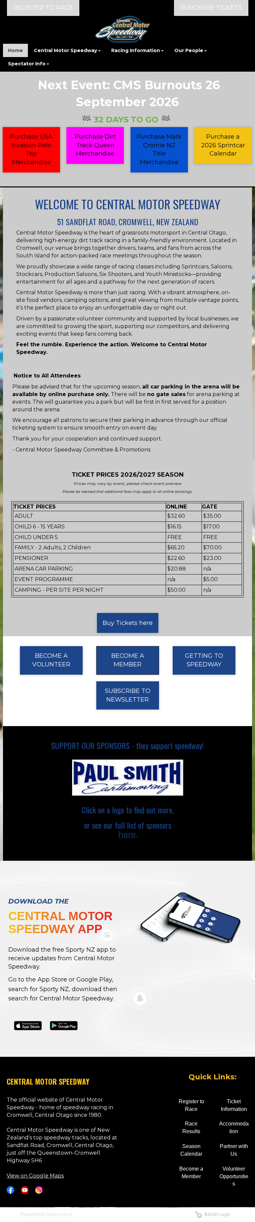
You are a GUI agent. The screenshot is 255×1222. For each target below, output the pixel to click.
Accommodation (234, 1127)
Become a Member (191, 1172)
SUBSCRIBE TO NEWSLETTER (127, 695)
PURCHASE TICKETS (211, 7)
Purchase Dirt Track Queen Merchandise (95, 145)
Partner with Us (234, 1150)
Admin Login (216, 1214)
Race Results (191, 1127)
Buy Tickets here (128, 623)
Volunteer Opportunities (233, 1176)
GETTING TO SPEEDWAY (204, 660)
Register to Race (191, 1105)
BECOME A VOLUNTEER (51, 660)
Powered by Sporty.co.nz (46, 1214)
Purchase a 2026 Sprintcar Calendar (223, 145)
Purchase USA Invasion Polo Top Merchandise (31, 149)
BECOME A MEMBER (127, 660)
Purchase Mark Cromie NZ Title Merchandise (159, 149)
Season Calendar (191, 1150)
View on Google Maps (35, 1176)
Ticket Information (234, 1105)
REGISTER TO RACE (43, 7)
